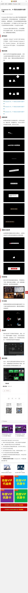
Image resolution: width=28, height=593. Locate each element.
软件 (6, 4)
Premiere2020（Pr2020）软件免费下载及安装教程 (7, 436)
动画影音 (10, 4)
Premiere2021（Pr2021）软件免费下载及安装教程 (20, 436)
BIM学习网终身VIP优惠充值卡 (21, 487)
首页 (3, 4)
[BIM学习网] (14, 1)
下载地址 (8, 390)
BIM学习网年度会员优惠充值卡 (7, 501)
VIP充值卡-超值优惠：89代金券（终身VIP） (7, 487)
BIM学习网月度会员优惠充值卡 (21, 501)
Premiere (15, 4)
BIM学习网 (7, 440)
